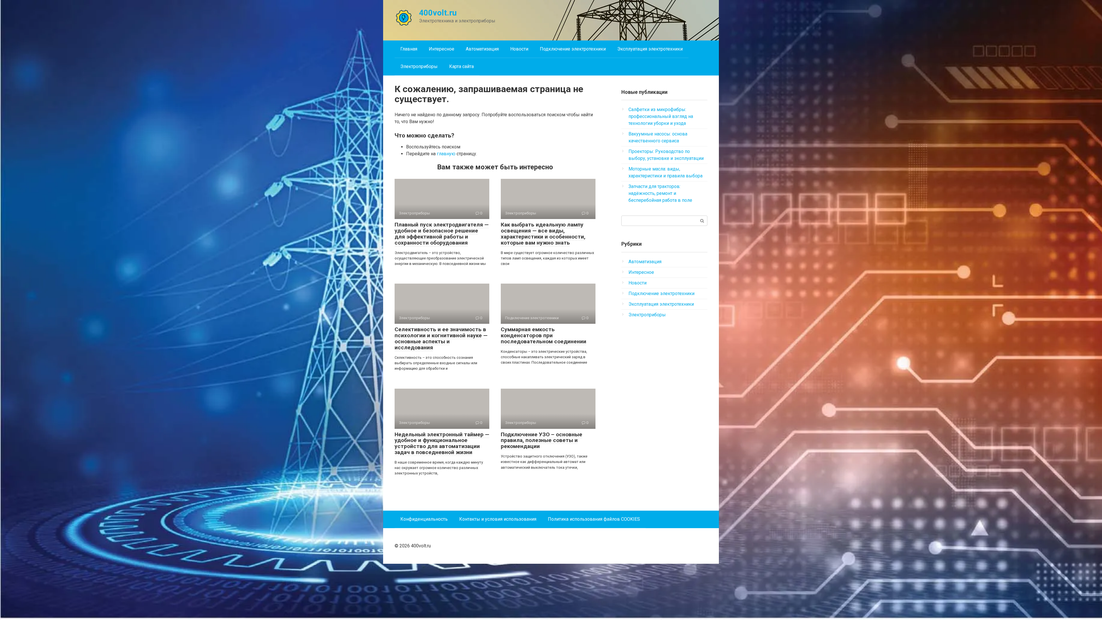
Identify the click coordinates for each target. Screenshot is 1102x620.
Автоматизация (482, 49)
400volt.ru (438, 13)
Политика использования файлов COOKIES (594, 519)
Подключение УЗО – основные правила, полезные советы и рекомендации (541, 440)
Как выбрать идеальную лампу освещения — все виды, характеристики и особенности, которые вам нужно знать (543, 233)
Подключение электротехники (573, 49)
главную (446, 153)
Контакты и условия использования (497, 519)
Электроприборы (419, 66)
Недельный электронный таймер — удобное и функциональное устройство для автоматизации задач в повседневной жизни (442, 443)
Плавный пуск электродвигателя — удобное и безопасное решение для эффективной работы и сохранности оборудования (442, 233)
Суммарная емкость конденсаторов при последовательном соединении (543, 335)
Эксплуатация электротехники (650, 49)
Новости (519, 49)
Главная (408, 49)
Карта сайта (461, 66)
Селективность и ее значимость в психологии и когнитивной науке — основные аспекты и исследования (441, 338)
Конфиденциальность (424, 519)
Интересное (441, 49)
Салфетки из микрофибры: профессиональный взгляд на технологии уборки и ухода (660, 116)
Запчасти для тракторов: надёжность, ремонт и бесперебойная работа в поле (660, 193)
